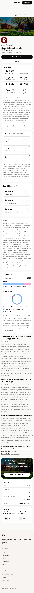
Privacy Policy (6, 577)
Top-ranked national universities (22, 449)
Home (3, 14)
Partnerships (5, 561)
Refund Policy (6, 580)
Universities (10, 14)
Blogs (3, 552)
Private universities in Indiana (23, 446)
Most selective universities (9, 451)
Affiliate (4, 564)
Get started (27, 2)
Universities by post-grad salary (10, 454)
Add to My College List (17, 474)
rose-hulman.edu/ (24, 503)
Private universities (6, 449)
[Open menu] (4, 2)
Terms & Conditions (7, 574)
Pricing (4, 558)
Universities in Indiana (7, 446)
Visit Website (17, 57)
